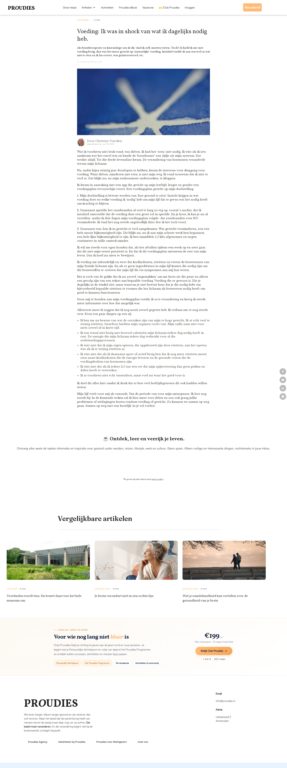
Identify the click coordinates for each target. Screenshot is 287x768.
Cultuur (12, 589)
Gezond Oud (102, 589)
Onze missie (69, 7)
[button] (88, 7)
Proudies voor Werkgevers (111, 741)
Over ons (143, 741)
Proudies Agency (37, 741)
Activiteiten (107, 7)
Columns (83, 20)
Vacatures (148, 7)
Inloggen (190, 7)
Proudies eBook (128, 7)
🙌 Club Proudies (169, 7)
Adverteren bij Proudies (71, 741)
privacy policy (157, 479)
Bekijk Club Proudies (212, 650)
